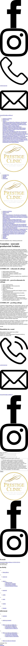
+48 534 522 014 (3, 365)
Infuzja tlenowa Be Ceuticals (10, 137)
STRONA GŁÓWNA (7, 118)
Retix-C (4, 133)
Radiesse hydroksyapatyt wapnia (19, 123)
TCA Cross (5, 135)
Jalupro (20, 128)
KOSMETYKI (6, 175)
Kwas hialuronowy (17, 122)
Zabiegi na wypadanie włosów (9, 125)
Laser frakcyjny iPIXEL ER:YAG (21, 139)
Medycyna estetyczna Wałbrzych (9, 624)
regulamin (5, 616)
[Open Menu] (0, 209)
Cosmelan (16, 133)
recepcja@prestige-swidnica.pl (6, 394)
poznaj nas (5, 576)
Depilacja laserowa (7, 141)
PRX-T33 (20, 135)
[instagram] (14, 56)
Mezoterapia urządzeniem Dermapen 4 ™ (11, 136)
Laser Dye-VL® (10, 139)
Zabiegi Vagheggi (10, 133)
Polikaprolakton (14, 124)
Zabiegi (4, 121)
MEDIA (4, 177)
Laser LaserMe (12, 142)
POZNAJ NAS (6, 119)
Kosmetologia (6, 142)
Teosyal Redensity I (10, 130)
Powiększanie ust (17, 214)
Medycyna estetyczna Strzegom (9, 640)
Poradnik (4, 608)
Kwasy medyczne (22, 132)
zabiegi (4, 581)
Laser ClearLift (10, 231)
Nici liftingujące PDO (14, 131)
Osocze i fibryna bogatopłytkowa (12, 132)
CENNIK (5, 176)
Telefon (2, 454)
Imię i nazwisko (3, 452)
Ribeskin (17, 142)
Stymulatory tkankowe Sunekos (9, 129)
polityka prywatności (7, 620)
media (4, 599)
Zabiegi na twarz (6, 122)
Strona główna (6, 572)
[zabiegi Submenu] (6, 581)
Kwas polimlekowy (7, 124)
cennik (4, 594)
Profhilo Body (19, 126)
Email (1, 455)
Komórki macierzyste (22, 124)
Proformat (2, 645)
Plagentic (17, 125)
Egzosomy (10, 135)
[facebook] (14, 27)
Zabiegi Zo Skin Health (23, 133)
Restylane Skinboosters (14, 128)
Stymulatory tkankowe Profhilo (9, 126)
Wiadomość (2, 457)
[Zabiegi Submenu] (6, 121)
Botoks (11, 122)
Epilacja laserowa (14, 141)
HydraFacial (15, 135)
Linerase (18, 129)
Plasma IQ (18, 137)
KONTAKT (5, 178)
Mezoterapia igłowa (8, 123)
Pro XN (23, 135)
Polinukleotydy (6, 128)
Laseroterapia (21, 141)
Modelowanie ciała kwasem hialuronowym (16, 138)
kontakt (4, 603)
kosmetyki (5, 590)
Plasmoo (24, 128)
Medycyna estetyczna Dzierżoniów (10, 632)
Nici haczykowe (6, 131)
